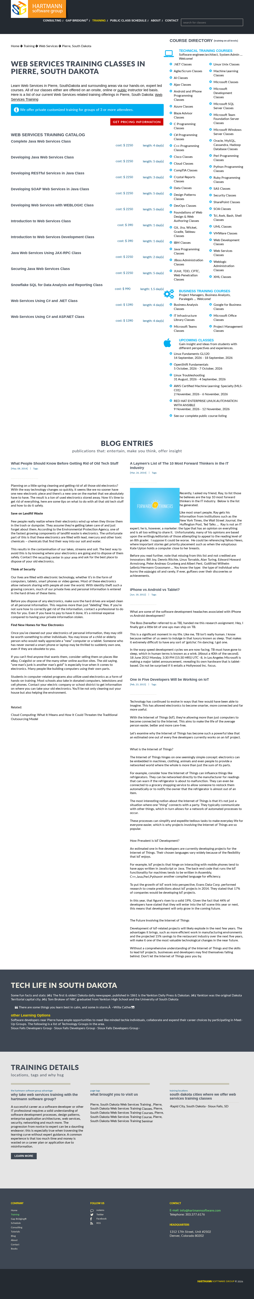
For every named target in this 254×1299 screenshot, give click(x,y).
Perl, (146, 876)
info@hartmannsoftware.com (200, 1210)
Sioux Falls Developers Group (31, 1028)
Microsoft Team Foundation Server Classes (226, 119)
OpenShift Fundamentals (191, 364)
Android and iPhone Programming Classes (188, 95)
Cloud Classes (183, 163)
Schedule (16, 1223)
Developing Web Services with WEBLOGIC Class (52, 205)
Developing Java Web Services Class (42, 157)
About (156, 20)
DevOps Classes (185, 205)
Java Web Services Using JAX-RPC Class (46, 253)
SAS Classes (222, 188)
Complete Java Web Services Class (41, 141)
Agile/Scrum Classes (188, 71)
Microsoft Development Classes (223, 93)
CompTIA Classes (185, 170)
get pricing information (137, 122)
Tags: (35, 468)
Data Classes (183, 188)
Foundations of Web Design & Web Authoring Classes (188, 216)
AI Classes (181, 78)
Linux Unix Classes (227, 64)
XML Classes (222, 277)
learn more (23, 1155)
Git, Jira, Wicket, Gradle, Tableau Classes (185, 232)
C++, (133, 876)
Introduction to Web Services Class (41, 221)
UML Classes (223, 226)
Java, (140, 876)
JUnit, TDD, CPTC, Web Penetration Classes (187, 275)
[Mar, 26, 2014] (138, 473)
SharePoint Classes (227, 202)
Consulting (52, 20)
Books (14, 1249)
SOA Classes (222, 209)
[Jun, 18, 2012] (138, 594)
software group (215, 1281)
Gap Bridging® (19, 1219)
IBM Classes (182, 242)
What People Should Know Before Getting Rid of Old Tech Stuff (64, 464)
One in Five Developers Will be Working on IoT (169, 680)
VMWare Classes (225, 233)
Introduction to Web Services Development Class (52, 237)
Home (15, 46)
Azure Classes (183, 106)
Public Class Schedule (128, 20)
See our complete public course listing (200, 415)
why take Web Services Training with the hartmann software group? (44, 1097)
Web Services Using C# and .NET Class (44, 301)
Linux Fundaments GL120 (191, 353)
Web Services (48, 46)
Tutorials (15, 1232)
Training (99, 20)
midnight (150, 571)
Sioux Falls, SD (218, 1106)
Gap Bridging (77, 20)
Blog (13, 1236)
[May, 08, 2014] (19, 468)
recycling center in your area (57, 557)
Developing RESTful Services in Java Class (47, 173)
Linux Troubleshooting (189, 375)
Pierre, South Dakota (76, 46)
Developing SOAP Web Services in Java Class (50, 189)
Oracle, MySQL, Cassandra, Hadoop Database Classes (227, 145)
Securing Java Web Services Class (40, 269)
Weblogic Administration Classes (224, 266)
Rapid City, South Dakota (188, 1106)
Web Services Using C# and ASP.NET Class (47, 317)
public (122, 90)
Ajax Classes (182, 84)
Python (155, 876)
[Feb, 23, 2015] (138, 684)
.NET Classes (183, 64)
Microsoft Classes (226, 82)
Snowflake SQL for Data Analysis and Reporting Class (57, 285)
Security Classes (225, 195)
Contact (172, 20)
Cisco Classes (183, 156)
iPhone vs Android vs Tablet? (155, 590)
